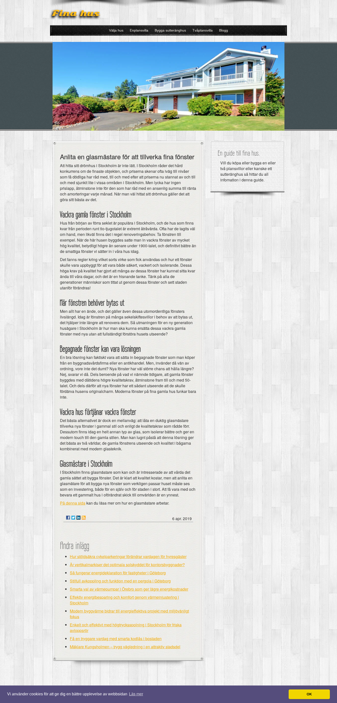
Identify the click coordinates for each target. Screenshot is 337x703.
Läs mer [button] (136, 694)
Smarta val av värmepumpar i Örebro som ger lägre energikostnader (129, 589)
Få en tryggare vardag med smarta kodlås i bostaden (116, 638)
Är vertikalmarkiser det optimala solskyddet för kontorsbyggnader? (127, 564)
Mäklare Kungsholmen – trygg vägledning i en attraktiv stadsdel (125, 647)
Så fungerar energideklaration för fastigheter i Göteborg (118, 573)
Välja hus (116, 30)
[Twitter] (73, 518)
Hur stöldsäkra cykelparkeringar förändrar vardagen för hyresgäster (128, 556)
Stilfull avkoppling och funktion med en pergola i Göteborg (120, 581)
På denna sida (72, 503)
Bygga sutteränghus (170, 30)
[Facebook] (68, 518)
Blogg (223, 30)
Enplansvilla (139, 30)
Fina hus (76, 13)
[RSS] (84, 518)
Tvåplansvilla (202, 30)
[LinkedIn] (78, 518)
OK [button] (309, 694)
